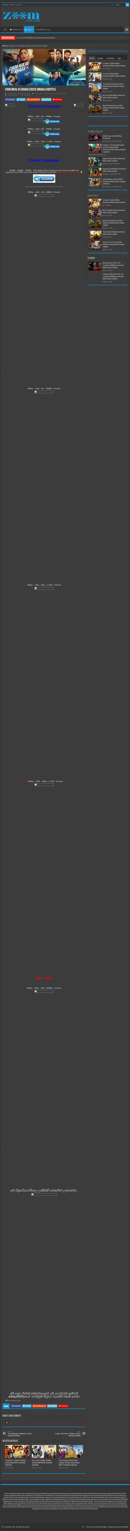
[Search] (127, 5)
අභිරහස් (46, 93)
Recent (92, 58)
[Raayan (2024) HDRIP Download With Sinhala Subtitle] (95, 172)
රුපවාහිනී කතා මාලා (43, 30)
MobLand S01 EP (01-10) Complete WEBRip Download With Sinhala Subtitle (113, 265)
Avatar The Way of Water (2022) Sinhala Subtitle (67, 1434)
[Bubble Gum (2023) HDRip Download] (95, 138)
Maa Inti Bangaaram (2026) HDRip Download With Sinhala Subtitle (113, 108)
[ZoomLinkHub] (22, 16)
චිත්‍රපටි (29, 30)
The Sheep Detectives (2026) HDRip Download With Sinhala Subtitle (40, 38)
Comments (110, 58)
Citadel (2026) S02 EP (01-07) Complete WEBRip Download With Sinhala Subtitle (113, 276)
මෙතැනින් (15, 1396)
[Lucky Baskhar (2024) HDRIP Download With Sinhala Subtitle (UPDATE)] (95, 182)
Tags (119, 58)
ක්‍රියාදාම (52, 93)
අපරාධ (41, 93)
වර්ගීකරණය (16, 30)
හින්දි (64, 93)
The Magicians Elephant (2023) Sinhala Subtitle (20, 1434)
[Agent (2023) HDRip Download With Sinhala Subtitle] (95, 161)
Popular (100, 58)
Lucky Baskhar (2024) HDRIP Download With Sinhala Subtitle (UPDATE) (114, 181)
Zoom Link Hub (100, 1527)
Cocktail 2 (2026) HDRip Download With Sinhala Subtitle (15, 1462)
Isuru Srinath (11, 93)
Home (5, 29)
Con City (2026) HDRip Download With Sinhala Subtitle (42, 1462)
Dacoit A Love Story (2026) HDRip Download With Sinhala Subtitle (113, 244)
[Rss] (112, 4)
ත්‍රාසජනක (59, 93)
